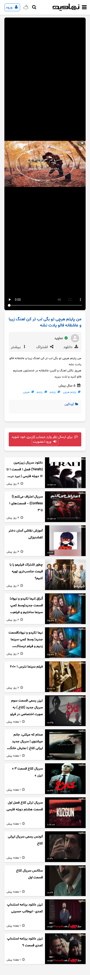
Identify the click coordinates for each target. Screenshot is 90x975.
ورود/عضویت (42, 441)
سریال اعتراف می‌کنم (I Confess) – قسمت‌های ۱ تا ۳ (26, 503)
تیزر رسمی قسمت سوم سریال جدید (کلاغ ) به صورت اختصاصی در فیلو (26, 707)
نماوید (59, 338)
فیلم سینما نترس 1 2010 (26, 666)
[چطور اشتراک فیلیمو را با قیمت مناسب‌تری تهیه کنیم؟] (65, 574)
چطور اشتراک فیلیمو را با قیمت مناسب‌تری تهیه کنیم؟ (26, 571)
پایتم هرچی (69, 392)
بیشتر (16, 347)
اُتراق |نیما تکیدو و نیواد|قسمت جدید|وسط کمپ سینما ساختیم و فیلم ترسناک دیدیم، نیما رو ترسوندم (26, 612)
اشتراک (42, 347)
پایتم (53, 392)
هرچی (26, 392)
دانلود (68, 347)
